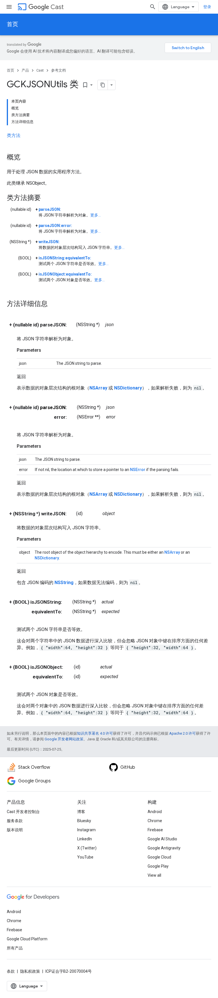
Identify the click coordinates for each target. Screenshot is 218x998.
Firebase (155, 830)
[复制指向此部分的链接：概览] (26, 157)
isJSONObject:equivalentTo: (65, 274)
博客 (81, 811)
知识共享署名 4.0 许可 (95, 733)
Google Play (158, 866)
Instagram (86, 830)
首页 (12, 24)
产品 (25, 70)
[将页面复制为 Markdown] (103, 85)
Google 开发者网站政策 (64, 739)
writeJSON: (49, 241)
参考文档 (58, 70)
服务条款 (15, 820)
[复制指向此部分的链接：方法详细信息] (53, 304)
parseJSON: (50, 209)
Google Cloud (159, 857)
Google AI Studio (162, 839)
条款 (11, 971)
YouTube (85, 857)
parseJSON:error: (55, 225)
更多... (95, 215)
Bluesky (84, 820)
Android (155, 811)
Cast (57, 7)
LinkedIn (84, 839)
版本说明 (15, 830)
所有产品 (15, 948)
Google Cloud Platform (27, 939)
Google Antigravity (164, 848)
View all (154, 875)
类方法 (13, 135)
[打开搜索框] (152, 6)
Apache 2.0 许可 (182, 733)
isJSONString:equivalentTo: (65, 258)
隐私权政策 (30, 971)
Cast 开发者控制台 (23, 811)
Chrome (155, 820)
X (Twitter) (87, 848)
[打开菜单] (9, 7)
